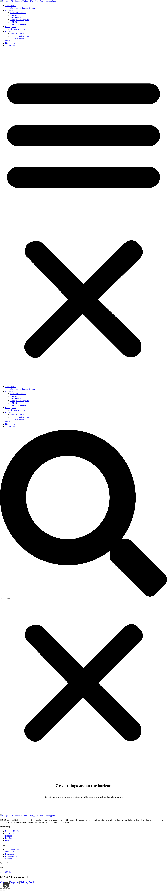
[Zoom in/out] (1, 888)
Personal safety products (20, 36)
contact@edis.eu (7, 872)
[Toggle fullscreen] (4, 888)
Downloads (10, 43)
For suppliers (10, 27)
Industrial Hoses (17, 34)
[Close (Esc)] (9, 888)
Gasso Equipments (18, 12)
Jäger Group (15, 17)
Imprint (14, 882)
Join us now (10, 45)
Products (8, 31)
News (7, 41)
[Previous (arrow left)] (1, 890)
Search (3, 598)
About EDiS (10, 5)
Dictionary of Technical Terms (22, 8)
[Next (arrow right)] (4, 890)
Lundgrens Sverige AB (19, 20)
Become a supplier (18, 29)
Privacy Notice (28, 882)
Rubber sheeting (17, 38)
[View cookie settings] (6, 885)
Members (9, 10)
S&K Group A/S (17, 22)
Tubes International (18, 24)
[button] (83, 216)
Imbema (13, 15)
